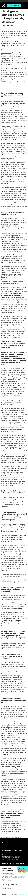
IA (18, 837)
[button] (25, 5)
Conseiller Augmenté (12, 837)
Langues (24, 1)
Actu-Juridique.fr (16, 59)
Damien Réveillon (6, 53)
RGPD (21, 837)
